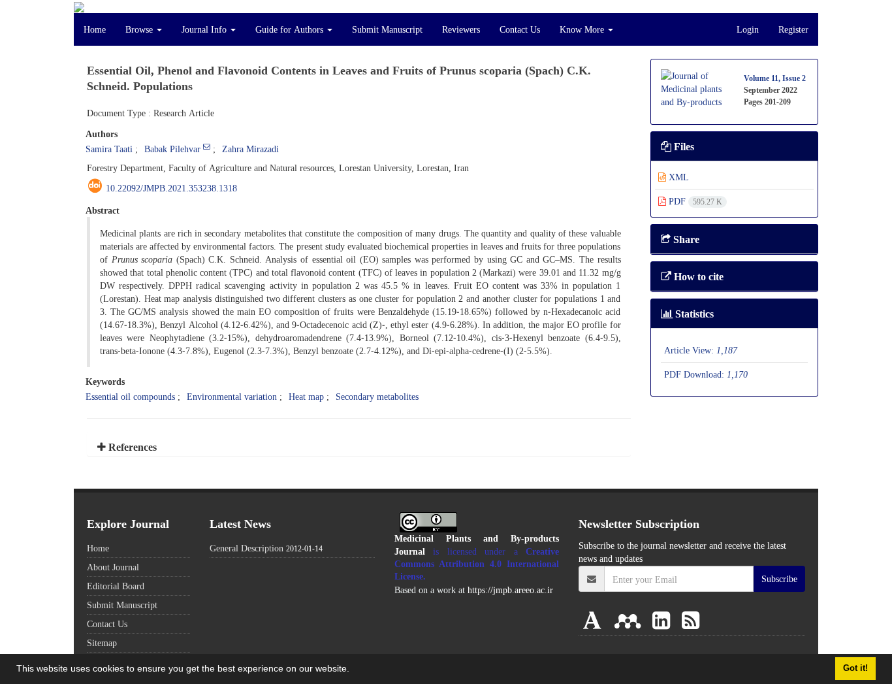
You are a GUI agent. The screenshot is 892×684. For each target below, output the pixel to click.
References (131, 447)
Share (685, 239)
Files (682, 146)
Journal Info (205, 29)
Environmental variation (232, 396)
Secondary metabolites (377, 396)
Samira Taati (109, 148)
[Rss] (690, 619)
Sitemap (102, 642)
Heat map (306, 396)
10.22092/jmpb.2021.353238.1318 (171, 188)
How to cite (697, 276)
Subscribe (779, 578)
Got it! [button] (855, 668)
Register (793, 29)
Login (748, 29)
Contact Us (520, 29)
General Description (246, 548)
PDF (694, 201)
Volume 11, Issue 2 (775, 78)
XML (677, 177)
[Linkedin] (663, 619)
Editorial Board (115, 585)
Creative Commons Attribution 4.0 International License (477, 564)
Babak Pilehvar (172, 148)
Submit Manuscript (387, 29)
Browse (140, 29)
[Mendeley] (630, 619)
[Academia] (595, 619)
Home (95, 29)
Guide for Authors (290, 29)
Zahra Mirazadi (250, 148)
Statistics (693, 313)
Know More (583, 29)
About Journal (113, 567)
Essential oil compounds (130, 396)
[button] (354, 670)
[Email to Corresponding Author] (206, 146)
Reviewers (461, 29)
